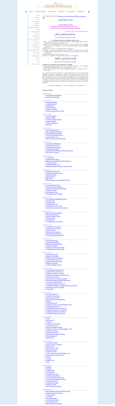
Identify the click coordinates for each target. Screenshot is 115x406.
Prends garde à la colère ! (52, 240)
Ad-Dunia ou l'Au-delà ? (52, 330)
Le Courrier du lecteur (35, 51)
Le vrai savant (49, 396)
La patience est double (51, 104)
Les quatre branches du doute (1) (54, 259)
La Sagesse (48, 358)
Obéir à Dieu (49, 178)
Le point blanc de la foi (51, 303)
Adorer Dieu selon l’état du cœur (54, 233)
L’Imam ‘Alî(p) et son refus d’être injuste (56, 138)
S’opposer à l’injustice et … (52, 123)
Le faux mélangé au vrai (52, 401)
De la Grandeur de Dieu (52, 192)
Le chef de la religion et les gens (53, 264)
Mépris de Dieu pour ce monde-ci (54, 403)
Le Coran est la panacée (51, 381)
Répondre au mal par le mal (52, 171)
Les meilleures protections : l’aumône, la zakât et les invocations (61, 285)
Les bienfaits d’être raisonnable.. (54, 95)
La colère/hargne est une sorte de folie (55, 249)
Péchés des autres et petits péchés (54, 244)
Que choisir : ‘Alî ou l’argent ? (53, 296)
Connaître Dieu (37, 23)
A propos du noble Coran (52, 137)
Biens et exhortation (50, 218)
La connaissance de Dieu (52, 374)
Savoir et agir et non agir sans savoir (54, 355)
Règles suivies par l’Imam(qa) (53, 232)
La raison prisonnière (51, 121)
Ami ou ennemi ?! (50, 320)
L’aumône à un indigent (51, 245)
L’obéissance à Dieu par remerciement (55, 247)
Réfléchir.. (48, 301)
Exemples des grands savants (34, 39)
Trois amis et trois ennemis (52, 214)
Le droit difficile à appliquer (52, 149)
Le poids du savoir (50, 220)
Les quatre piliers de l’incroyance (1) (55, 270)
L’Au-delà (38, 29)
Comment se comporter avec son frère (55, 273)
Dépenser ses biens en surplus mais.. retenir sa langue (59, 166)
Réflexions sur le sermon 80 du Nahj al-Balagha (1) (58, 161)
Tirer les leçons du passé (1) (52, 152)
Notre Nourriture (36, 47)
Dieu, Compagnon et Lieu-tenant (54, 131)
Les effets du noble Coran (52, 332)
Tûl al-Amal (49, 369)
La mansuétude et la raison (52, 382)
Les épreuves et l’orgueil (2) (52, 277)
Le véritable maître (50, 370)
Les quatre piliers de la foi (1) (53, 306)
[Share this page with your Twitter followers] (66, 16)
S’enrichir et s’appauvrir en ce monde (55, 111)
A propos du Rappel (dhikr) (52, 242)
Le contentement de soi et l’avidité (54, 221)
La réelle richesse (50, 372)
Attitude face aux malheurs (52, 256)
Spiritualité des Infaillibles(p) (34, 27)
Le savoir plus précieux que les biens (55, 377)
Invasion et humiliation (51, 102)
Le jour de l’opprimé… (51, 116)
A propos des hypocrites (52, 254)
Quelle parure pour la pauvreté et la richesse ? (57, 207)
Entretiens (38, 57)
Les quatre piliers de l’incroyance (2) (55, 271)
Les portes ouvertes (50, 394)
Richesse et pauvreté (51, 107)
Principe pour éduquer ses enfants (54, 327)
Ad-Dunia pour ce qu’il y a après (54, 206)
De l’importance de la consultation (54, 194)
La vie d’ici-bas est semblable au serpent (55, 379)
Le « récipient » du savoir (52, 325)
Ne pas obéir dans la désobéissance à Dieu (56, 199)
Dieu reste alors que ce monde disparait (55, 299)
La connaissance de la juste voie (53, 226)
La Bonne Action (36, 37)
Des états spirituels (36, 35)
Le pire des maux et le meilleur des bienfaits (56, 278)
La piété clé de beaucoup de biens (54, 173)
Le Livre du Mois (36, 53)
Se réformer (48, 322)
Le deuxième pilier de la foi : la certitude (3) (56, 310)
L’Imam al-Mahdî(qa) (36, 21)
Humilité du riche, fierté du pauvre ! (54, 258)
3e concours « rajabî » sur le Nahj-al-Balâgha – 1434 (59, 304)
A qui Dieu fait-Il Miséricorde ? (53, 143)
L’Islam (47, 362)
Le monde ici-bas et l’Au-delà (53, 323)
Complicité (48, 367)
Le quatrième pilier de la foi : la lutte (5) (55, 313)
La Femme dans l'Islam (35, 55)
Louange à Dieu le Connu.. (52, 348)
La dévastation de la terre (52, 204)
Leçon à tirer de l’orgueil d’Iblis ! (54, 282)
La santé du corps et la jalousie (53, 228)
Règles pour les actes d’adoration (54, 213)
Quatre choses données (51, 349)
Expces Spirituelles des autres (34, 49)
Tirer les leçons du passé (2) (52, 130)
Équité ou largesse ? (50, 176)
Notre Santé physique (36, 45)
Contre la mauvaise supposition (53, 386)
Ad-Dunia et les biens (51, 175)
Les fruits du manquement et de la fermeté (56, 188)
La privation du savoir (51, 162)
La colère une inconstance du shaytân (55, 235)
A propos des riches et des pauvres (54, 393)
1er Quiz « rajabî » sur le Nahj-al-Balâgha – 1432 (58, 353)
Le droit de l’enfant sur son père (53, 147)
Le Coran (38, 19)
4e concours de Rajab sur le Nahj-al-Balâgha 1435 (58, 280)
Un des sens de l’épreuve (52, 342)
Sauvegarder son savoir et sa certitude (55, 287)
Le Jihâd (48, 318)
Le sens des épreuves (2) (52, 294)
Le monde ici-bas (50, 360)
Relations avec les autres (52, 263)
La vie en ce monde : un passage (54, 344)
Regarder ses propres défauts (53, 375)
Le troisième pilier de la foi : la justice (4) (56, 311)
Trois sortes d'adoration (51, 398)
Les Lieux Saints (37, 41)
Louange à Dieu (50, 289)
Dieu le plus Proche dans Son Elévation (55, 334)
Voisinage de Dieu (50, 200)
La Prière (38, 15)
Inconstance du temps (51, 384)
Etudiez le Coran (50, 346)
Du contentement (50, 105)
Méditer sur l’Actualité (35, 31)
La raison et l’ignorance (51, 109)
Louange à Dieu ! (50, 337)
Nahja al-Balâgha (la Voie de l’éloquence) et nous (58, 391)
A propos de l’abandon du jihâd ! (54, 119)
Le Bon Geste (37, 33)
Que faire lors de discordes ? (53, 97)
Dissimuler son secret (51, 190)
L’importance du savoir (51, 336)
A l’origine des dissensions (52, 400)
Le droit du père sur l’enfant (52, 145)
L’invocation (37, 17)
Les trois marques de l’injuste (53, 185)
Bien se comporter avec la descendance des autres (58, 180)
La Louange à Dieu (50, 202)
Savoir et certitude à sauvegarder (54, 133)
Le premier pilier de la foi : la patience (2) (56, 308)
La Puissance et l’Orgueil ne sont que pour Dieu (57, 275)
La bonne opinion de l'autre (52, 297)
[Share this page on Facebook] (80, 16)
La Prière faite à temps (51, 351)
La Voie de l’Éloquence (35, 25)
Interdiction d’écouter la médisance (54, 187)
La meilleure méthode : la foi (53, 164)
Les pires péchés (50, 157)
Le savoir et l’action (50, 230)
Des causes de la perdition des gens (54, 135)
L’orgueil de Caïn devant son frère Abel (55, 284)
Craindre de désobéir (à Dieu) (53, 216)
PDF (43, 18)
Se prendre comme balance (52, 159)
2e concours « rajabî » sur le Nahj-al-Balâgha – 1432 (59, 329)
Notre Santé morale (36, 43)
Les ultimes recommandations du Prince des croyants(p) (59, 150)
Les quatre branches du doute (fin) (54, 261)
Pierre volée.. (49, 124)
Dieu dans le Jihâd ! (50, 118)
